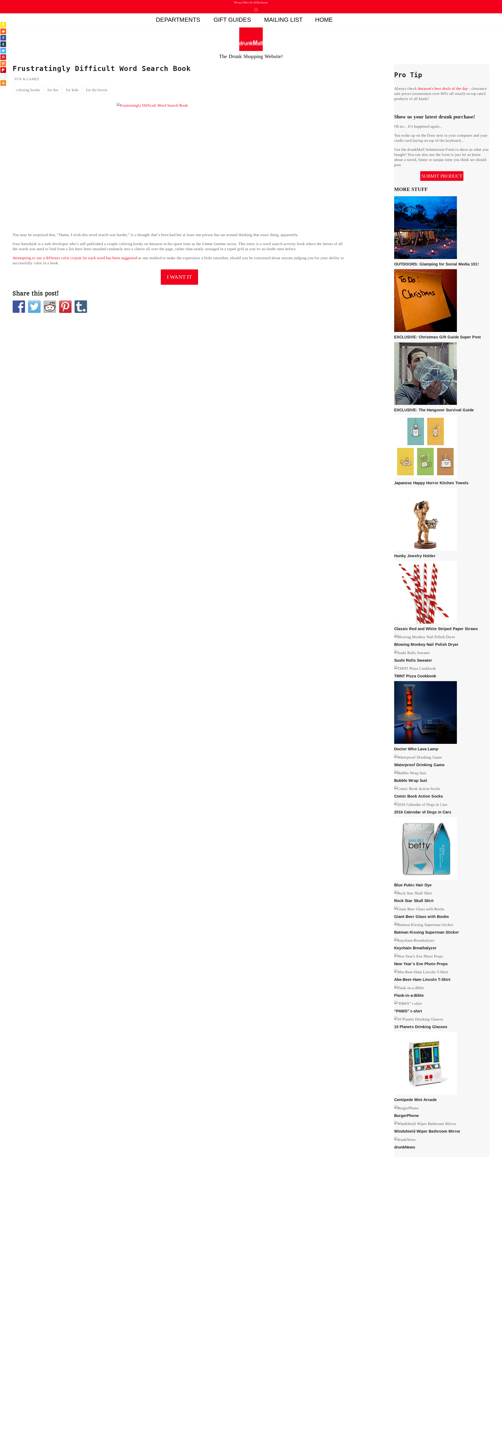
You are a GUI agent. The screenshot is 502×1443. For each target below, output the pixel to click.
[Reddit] (3, 31)
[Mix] (3, 63)
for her (52, 90)
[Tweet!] (34, 306)
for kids (72, 90)
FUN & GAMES (27, 79)
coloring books (28, 90)
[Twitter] (3, 51)
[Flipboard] (3, 70)
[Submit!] (50, 306)
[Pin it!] (65, 306)
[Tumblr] (3, 44)
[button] (346, 20)
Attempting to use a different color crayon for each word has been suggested (75, 258)
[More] (3, 83)
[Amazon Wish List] (3, 25)
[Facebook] (3, 38)
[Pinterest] (3, 57)
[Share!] (19, 306)
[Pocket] (3, 76)
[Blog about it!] (81, 306)
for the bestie (96, 90)
